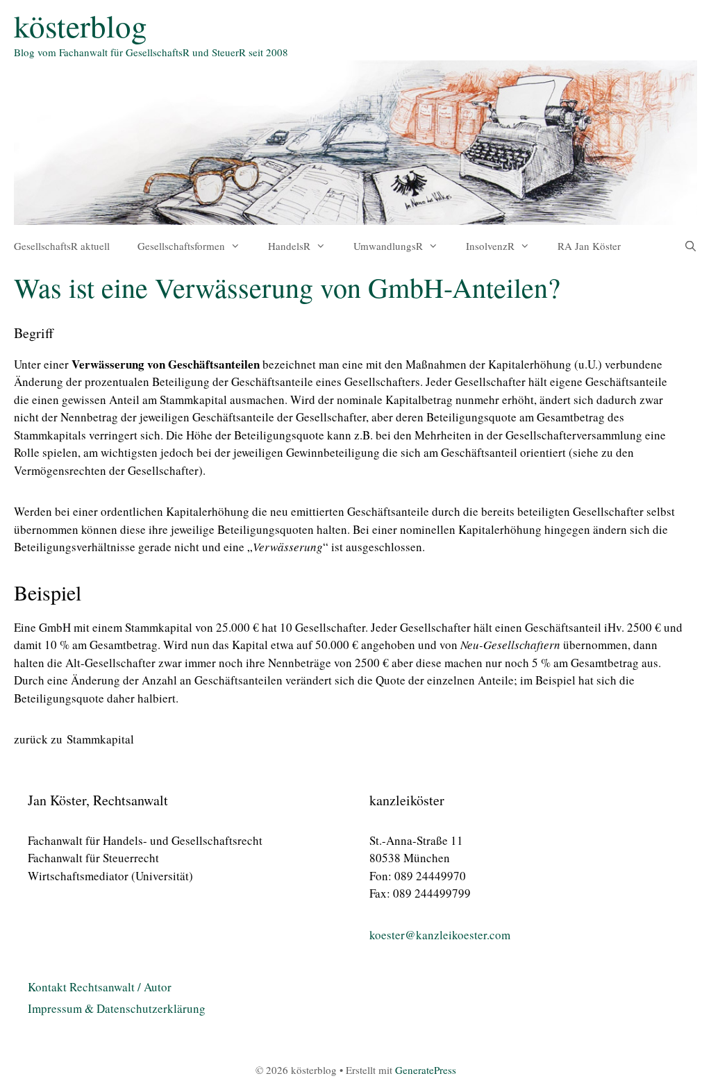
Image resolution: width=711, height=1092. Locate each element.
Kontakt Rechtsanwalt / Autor (100, 987)
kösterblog (80, 26)
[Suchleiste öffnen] (690, 246)
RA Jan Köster (589, 246)
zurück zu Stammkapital (74, 739)
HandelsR (289, 246)
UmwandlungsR (388, 246)
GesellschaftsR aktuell (62, 246)
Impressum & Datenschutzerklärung (117, 1008)
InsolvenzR (490, 246)
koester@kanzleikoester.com (439, 935)
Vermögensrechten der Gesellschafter (106, 470)
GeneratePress (425, 1070)
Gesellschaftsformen (181, 246)
